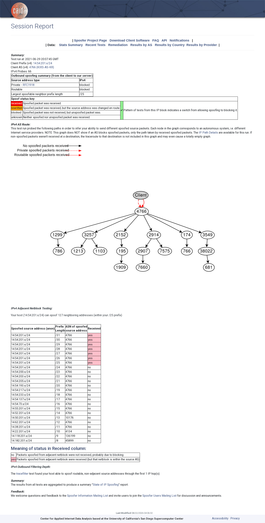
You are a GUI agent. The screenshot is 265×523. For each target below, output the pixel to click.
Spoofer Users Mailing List (159, 495)
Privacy (235, 518)
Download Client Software (130, 40)
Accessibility (220, 518)
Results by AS (141, 45)
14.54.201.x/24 (42, 63)
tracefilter (22, 473)
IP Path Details (208, 132)
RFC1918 (28, 85)
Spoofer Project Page (90, 40)
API (164, 40)
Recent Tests (95, 45)
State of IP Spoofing (106, 484)
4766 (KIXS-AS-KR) (41, 67)
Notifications (179, 40)
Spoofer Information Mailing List (87, 495)
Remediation (118, 45)
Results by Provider (201, 45)
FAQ (155, 40)
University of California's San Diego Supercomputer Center (146, 518)
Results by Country (170, 45)
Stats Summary (71, 45)
